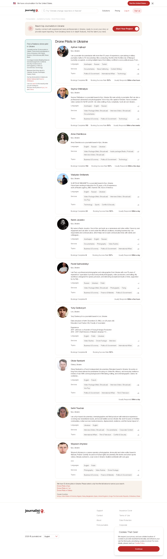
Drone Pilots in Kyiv (63, 486)
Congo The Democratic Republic (119, 496)
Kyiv (42, 87)
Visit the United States (138, 3)
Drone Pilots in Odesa (64, 490)
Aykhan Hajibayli (31, 79)
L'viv (46, 87)
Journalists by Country (43, 19)
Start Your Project (124, 29)
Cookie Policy (139, 543)
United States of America (68, 496)
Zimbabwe (132, 496)
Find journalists (30, 19)
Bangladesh (89, 496)
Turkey (84, 496)
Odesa (31, 89)
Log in (126, 11)
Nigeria (79, 496)
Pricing (117, 11)
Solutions (106, 11)
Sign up (137, 11)
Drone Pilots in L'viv (64, 488)
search (34, 83)
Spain (95, 496)
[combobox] (69, 11)
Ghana (138, 496)
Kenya (59, 496)
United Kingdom (103, 496)
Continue (138, 549)
